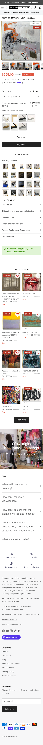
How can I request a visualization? (13, 499)
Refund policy (8, 668)
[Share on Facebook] (11, 200)
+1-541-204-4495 (9, 619)
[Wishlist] (32, 7)
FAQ (4, 660)
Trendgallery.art (12, 736)
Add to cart (21, 137)
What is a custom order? (15, 539)
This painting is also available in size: (18, 211)
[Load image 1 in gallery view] (21, 41)
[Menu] (2, 7)
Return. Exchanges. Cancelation (16, 230)
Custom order (8, 237)
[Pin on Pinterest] (14, 200)
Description (7, 205)
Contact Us (6, 656)
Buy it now (21, 144)
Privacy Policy (8, 672)
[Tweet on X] (8, 200)
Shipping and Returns (11, 664)
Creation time (8, 217)
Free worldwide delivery (12, 224)
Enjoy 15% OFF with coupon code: (18, 2)
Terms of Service (9, 676)
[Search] (6, 7)
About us (5, 652)
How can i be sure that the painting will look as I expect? (18, 511)
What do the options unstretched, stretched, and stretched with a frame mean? (18, 526)
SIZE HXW (6, 91)
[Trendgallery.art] (19, 7)
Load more (21, 420)
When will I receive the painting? (14, 486)
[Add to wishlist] (17, 275)
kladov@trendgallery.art (12, 624)
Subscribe (9, 709)
